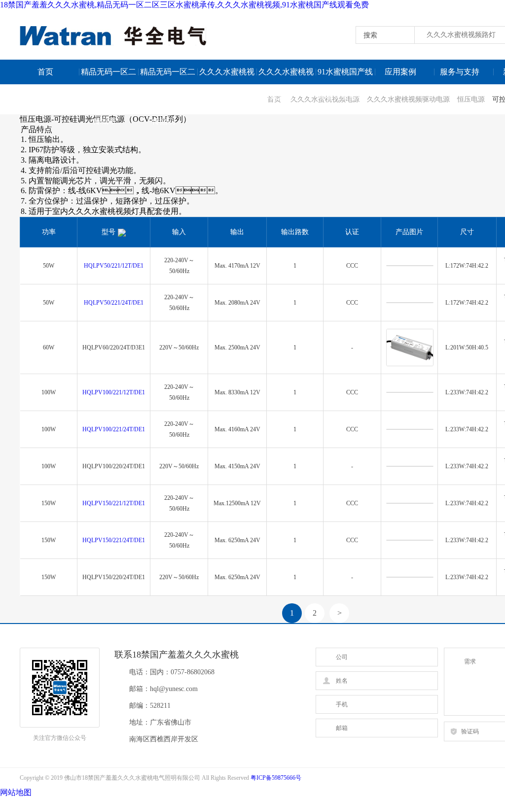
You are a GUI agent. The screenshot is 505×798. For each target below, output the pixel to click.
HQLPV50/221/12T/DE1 (114, 265)
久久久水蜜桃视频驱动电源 (408, 99)
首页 (45, 72)
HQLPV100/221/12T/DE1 (113, 392)
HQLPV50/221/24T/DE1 (114, 302)
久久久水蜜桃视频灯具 (286, 76)
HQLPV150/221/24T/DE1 (113, 540)
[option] (20, 125)
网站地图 (16, 792)
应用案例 (400, 72)
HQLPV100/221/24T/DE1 (113, 429)
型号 (108, 232)
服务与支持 (459, 72)
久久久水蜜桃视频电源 (226, 76)
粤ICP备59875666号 (276, 777)
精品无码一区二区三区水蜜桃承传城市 (108, 76)
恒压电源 (471, 99)
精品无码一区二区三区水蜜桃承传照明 (167, 76)
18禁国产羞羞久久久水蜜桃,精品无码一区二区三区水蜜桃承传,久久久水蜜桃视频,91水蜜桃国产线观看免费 (184, 4)
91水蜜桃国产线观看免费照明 (345, 76)
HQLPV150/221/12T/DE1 (113, 503)
